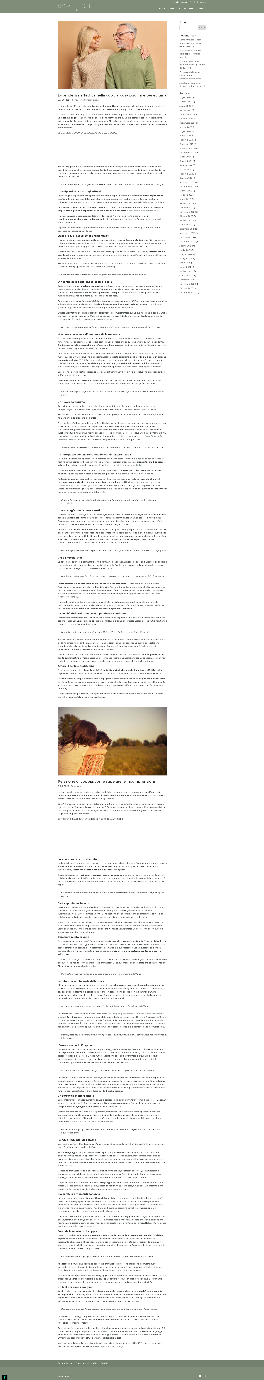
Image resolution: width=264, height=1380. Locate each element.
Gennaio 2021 (186, 275)
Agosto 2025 (185, 127)
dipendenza (106, 319)
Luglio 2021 (185, 250)
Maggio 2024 (185, 165)
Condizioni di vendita (86, 1363)
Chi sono (162, 9)
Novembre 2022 (187, 212)
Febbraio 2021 (186, 271)
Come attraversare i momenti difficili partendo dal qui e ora (192, 64)
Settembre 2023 (187, 186)
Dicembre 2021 (187, 229)
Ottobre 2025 (186, 118)
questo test (101, 1331)
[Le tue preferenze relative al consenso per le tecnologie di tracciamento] (4, 1377)
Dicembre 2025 (187, 114)
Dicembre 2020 (187, 279)
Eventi (173, 9)
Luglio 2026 (185, 97)
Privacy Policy (65, 1363)
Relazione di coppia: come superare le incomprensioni (106, 781)
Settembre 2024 (187, 152)
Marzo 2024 (185, 169)
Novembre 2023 (187, 182)
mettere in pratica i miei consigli (107, 1346)
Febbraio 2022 (186, 220)
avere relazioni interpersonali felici (124, 465)
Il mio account (180, 2)
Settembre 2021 (187, 241)
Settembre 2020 (187, 292)
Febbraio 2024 (186, 174)
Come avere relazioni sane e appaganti (78, 485)
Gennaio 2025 (186, 144)
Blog (191, 9)
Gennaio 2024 (186, 178)
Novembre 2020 (187, 284)
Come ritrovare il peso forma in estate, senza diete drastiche (190, 43)
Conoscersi (77, 100)
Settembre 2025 (187, 123)
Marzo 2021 (185, 267)
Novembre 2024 (187, 148)
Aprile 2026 (185, 106)
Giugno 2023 (185, 191)
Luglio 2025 (185, 131)
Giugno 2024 (185, 161)
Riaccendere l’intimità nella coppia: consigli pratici (190, 53)
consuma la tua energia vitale (143, 210)
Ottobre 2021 (186, 237)
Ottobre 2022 (186, 216)
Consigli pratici (91, 100)
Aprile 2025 (185, 135)
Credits (104, 1363)
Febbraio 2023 (186, 203)
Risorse (182, 9)
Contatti (201, 9)
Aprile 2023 (185, 199)
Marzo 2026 (185, 110)
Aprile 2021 (185, 263)
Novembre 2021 (187, 233)
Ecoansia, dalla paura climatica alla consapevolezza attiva (190, 75)
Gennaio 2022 (186, 224)
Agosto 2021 (185, 246)
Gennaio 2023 (186, 207)
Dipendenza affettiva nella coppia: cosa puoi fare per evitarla (112, 95)
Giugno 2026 (185, 101)
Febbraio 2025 (186, 140)
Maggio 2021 (185, 258)
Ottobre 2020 (186, 288)
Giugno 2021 (185, 254)
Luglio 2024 (185, 157)
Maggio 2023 (185, 195)
